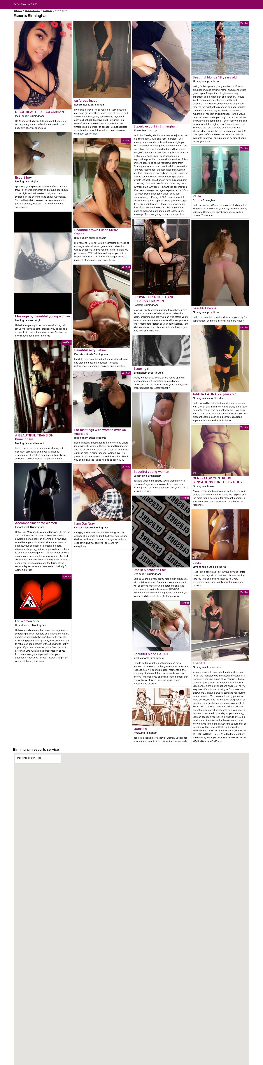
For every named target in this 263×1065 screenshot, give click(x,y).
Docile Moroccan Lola (150, 570)
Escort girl (141, 369)
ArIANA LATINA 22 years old (215, 394)
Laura (197, 563)
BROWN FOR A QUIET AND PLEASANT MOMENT (153, 299)
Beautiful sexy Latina (90, 350)
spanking (140, 729)
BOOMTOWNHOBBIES (25, 4)
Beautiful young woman (151, 472)
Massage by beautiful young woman (42, 316)
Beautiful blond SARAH (150, 654)
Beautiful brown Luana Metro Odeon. (96, 232)
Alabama (47, 10)
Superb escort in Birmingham (155, 126)
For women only (27, 621)
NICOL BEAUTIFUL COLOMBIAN (39, 112)
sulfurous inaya (85, 100)
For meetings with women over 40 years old (100, 432)
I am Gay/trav (84, 523)
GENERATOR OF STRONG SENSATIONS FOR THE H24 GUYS (218, 480)
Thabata (199, 663)
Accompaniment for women (36, 523)
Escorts (18, 10)
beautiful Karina (204, 308)
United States (32, 10)
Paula (197, 196)
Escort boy (23, 177)
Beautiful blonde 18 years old (215, 77)
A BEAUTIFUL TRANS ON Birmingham (34, 437)
